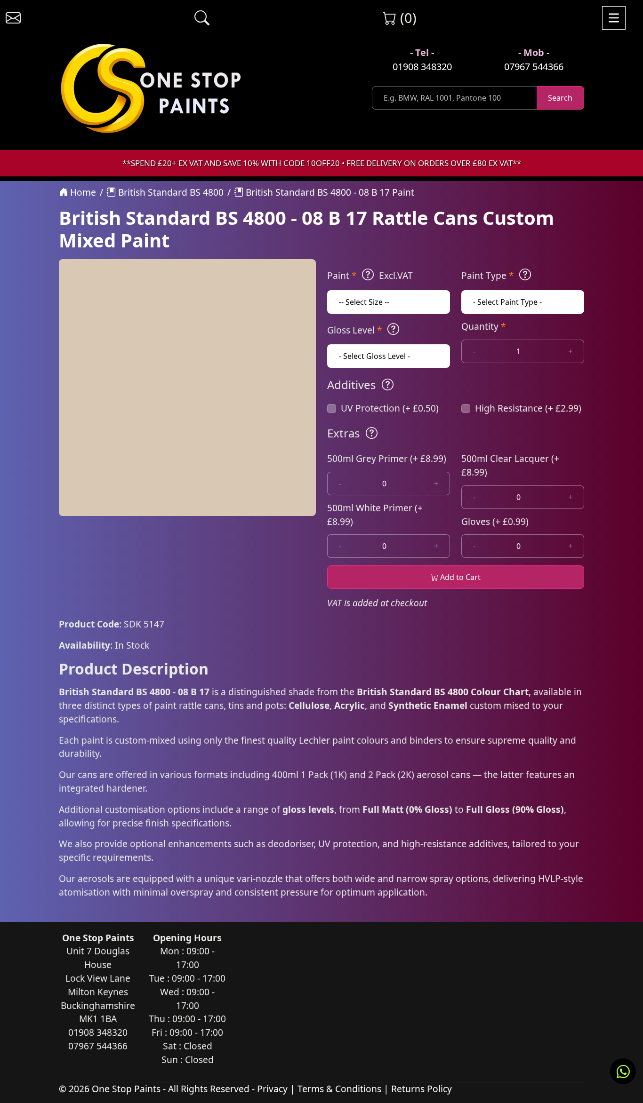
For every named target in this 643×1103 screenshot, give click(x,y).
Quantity (483, 326)
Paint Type (487, 275)
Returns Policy (421, 1088)
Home (82, 192)
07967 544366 (533, 66)
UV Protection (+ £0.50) (390, 408)
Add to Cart (459, 577)
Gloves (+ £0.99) (495, 521)
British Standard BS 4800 (170, 192)
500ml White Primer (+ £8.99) (375, 514)
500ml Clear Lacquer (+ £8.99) (510, 465)
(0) (406, 17)
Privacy (272, 1088)
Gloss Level (354, 330)
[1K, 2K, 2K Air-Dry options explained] (368, 274)
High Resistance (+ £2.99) (528, 408)
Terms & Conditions (339, 1088)
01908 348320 (422, 66)
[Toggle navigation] (613, 18)
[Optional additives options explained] (387, 384)
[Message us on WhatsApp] (623, 1071)
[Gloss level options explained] (393, 329)
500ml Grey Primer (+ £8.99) (386, 458)
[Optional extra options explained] (371, 433)
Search (560, 98)
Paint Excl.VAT (370, 275)
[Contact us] (13, 18)
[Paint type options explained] (525, 274)
